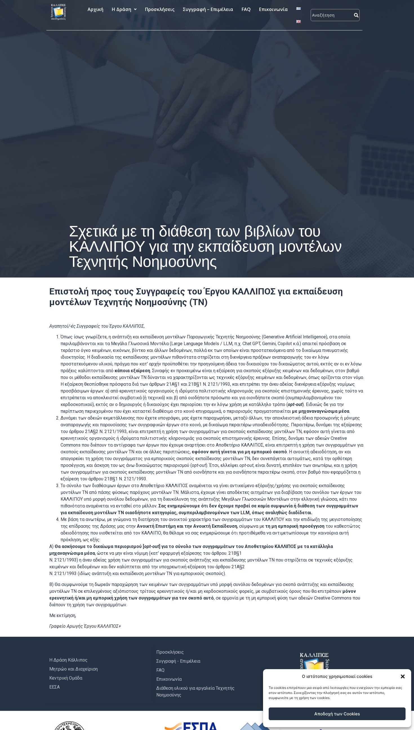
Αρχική (95, 9)
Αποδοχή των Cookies (337, 713)
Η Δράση (121, 9)
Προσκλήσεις (159, 9)
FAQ (246, 9)
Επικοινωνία (273, 9)
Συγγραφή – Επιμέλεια (208, 9)
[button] (403, 676)
